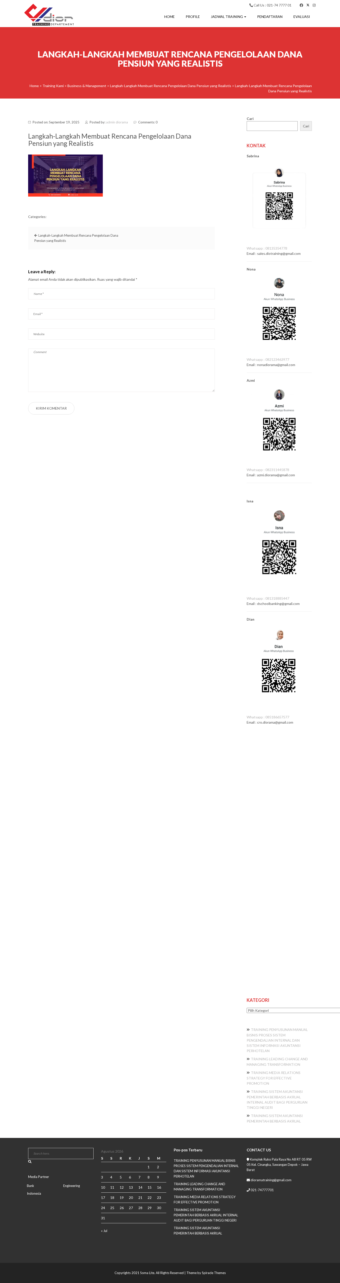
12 (122, 1187)
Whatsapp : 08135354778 (267, 248)
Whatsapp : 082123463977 (268, 359)
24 (103, 1208)
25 (112, 1208)
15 (150, 1187)
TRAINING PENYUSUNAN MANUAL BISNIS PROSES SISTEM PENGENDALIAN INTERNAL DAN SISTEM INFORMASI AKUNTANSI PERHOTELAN (277, 1040)
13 (131, 1187)
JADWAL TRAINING (227, 16)
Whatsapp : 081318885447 (268, 598)
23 (159, 1197)
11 (112, 1187)
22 (150, 1197)
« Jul (104, 1231)
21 (140, 1197)
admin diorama (117, 122)
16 (159, 1187)
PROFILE (193, 16)
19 (122, 1197)
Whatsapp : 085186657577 (268, 717)
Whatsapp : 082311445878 (268, 470)
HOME (169, 16)
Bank (30, 1186)
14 (140, 1187)
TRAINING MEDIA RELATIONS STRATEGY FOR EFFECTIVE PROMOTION (273, 1077)
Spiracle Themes (214, 1273)
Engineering (71, 1186)
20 (131, 1197)
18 (112, 1197)
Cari (250, 118)
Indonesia (34, 1193)
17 (103, 1197)
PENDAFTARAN (270, 16)
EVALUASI (301, 16)
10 (103, 1187)
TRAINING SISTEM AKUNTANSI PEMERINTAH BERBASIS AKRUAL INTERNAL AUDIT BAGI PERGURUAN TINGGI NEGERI (206, 1215)
